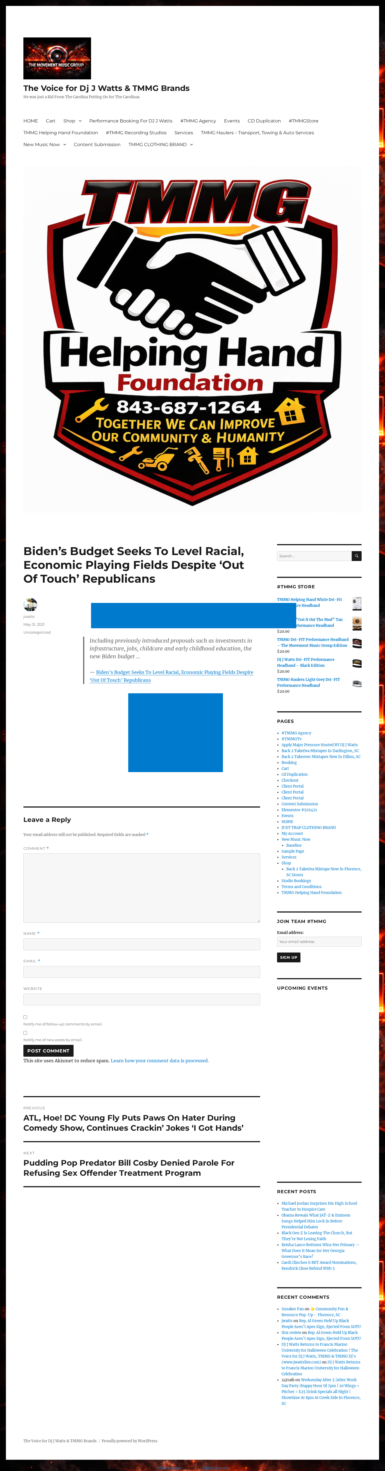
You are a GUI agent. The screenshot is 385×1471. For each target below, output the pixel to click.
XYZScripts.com (215, 1468)
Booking (289, 762)
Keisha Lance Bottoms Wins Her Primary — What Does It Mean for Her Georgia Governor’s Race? (321, 1250)
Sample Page (293, 851)
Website (33, 988)
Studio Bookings (296, 880)
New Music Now (41, 144)
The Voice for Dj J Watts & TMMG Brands (106, 88)
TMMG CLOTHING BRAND (158, 144)
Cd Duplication (295, 774)
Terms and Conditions (302, 886)
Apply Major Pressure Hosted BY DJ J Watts (320, 745)
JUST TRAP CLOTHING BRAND (309, 827)
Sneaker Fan (293, 1309)
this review (291, 1332)
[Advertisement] (194, 616)
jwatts (28, 616)
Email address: (290, 932)
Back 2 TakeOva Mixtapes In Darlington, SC (320, 750)
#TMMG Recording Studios (136, 132)
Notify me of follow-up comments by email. (63, 1024)
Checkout (290, 780)
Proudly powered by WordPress (130, 1441)
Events (232, 121)
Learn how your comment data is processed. (160, 1060)
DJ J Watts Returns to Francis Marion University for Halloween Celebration (321, 1368)
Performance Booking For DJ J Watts (130, 121)
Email (31, 961)
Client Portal (293, 786)
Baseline (294, 845)
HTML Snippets (169, 1468)
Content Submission (97, 144)
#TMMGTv (292, 739)
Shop (69, 121)
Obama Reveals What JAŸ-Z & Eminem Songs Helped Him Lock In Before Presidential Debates (316, 1221)
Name (31, 933)
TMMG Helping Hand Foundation (60, 132)
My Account (292, 833)
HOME (30, 121)
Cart (51, 121)
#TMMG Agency (198, 121)
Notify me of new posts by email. (53, 1040)
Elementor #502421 (299, 810)
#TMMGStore (303, 121)
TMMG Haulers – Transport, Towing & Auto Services (257, 132)
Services (183, 132)
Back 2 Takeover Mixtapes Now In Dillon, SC (321, 756)
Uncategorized (37, 632)
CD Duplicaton (264, 121)
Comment (36, 848)
